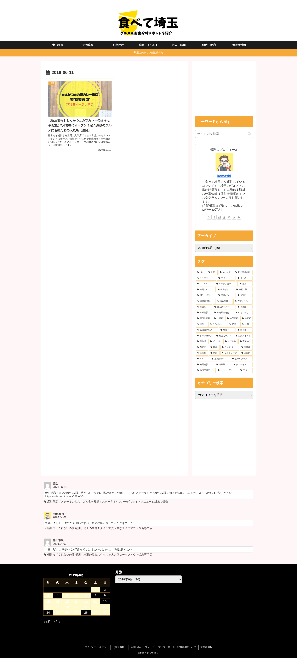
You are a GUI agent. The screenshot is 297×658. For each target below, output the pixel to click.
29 (95, 612)
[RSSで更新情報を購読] (239, 217)
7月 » (57, 622)
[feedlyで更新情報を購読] (234, 217)
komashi (224, 176)
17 (48, 607)
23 (105, 607)
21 (86, 607)
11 (57, 601)
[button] (249, 134)
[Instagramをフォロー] (219, 217)
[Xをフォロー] (209, 217)
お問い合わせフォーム (142, 647)
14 (86, 601)
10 (48, 601)
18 (57, 607)
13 (76, 601)
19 (67, 607)
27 (76, 612)
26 (67, 612)
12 (67, 601)
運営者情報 (206, 647)
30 (105, 612)
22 (95, 607)
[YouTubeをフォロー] (224, 217)
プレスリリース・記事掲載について (177, 647)
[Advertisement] (114, 187)
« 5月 (47, 622)
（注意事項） (119, 647)
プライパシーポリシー (97, 647)
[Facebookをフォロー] (214, 217)
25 (57, 612)
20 (76, 607)
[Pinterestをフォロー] (229, 217)
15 (95, 601)
